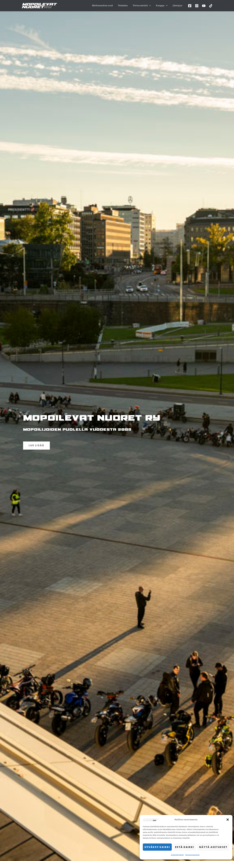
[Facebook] (189, 5)
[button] (227, 819)
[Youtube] (204, 5)
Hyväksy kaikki (157, 847)
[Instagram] (197, 5)
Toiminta (123, 5)
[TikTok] (211, 5)
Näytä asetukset (213, 847)
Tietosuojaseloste (192, 855)
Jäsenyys (177, 5)
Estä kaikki (184, 847)
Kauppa (160, 5)
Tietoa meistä (140, 5)
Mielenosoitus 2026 (102, 5)
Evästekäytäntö (177, 855)
